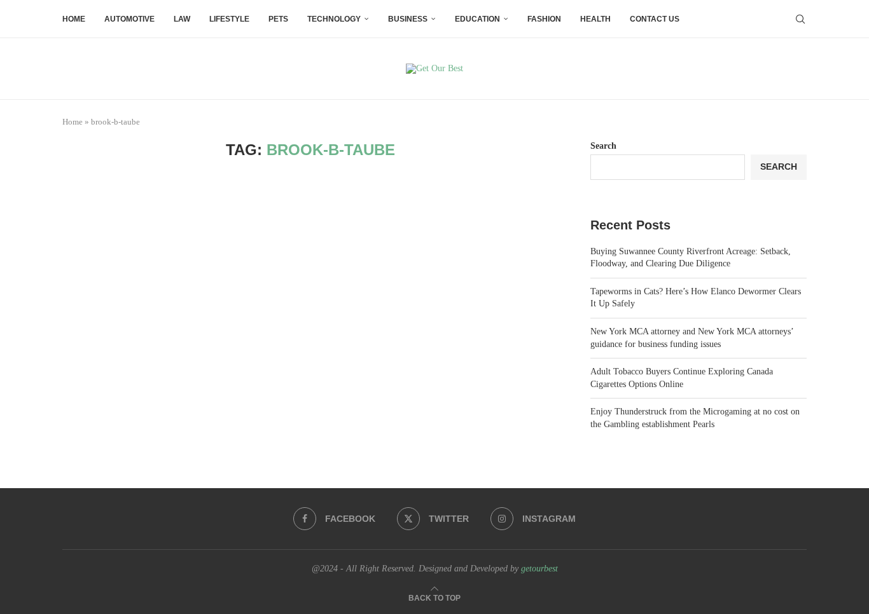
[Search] (800, 19)
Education (477, 19)
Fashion (544, 19)
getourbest (539, 568)
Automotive (129, 19)
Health (595, 19)
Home (73, 19)
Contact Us (654, 19)
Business (408, 19)
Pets (278, 19)
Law (182, 19)
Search (603, 146)
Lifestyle (229, 19)
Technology (334, 19)
